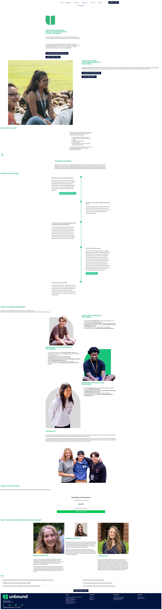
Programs (68, 2)
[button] (40, 580)
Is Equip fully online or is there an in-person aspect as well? (17, 583)
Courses (76, 2)
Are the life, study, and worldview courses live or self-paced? (98, 583)
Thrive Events (81, 5)
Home (62, 2)
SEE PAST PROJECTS (91, 273)
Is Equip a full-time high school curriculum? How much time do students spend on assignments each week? (28, 580)
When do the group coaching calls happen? (94, 580)
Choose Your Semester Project (93, 248)
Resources (84, 2)
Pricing (99, 2)
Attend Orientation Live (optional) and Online (62, 178)
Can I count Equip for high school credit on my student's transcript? (99, 586)
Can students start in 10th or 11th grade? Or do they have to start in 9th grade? (21, 586)
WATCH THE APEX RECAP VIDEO (68, 193)
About (92, 2)
